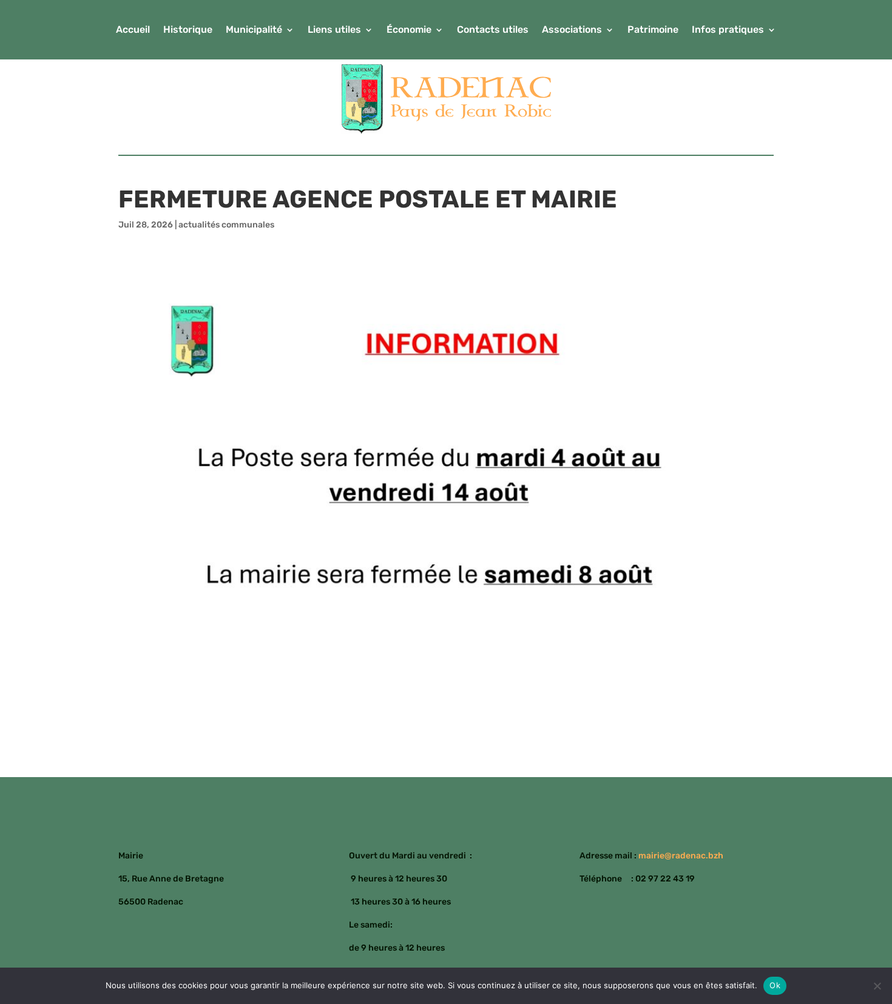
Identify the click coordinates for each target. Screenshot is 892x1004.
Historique (187, 30)
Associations (572, 30)
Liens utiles (334, 30)
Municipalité (254, 30)
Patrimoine (652, 30)
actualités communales (226, 225)
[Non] (877, 986)
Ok (774, 985)
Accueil (133, 30)
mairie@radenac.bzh (680, 856)
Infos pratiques (728, 30)
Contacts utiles (493, 30)
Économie (409, 30)
